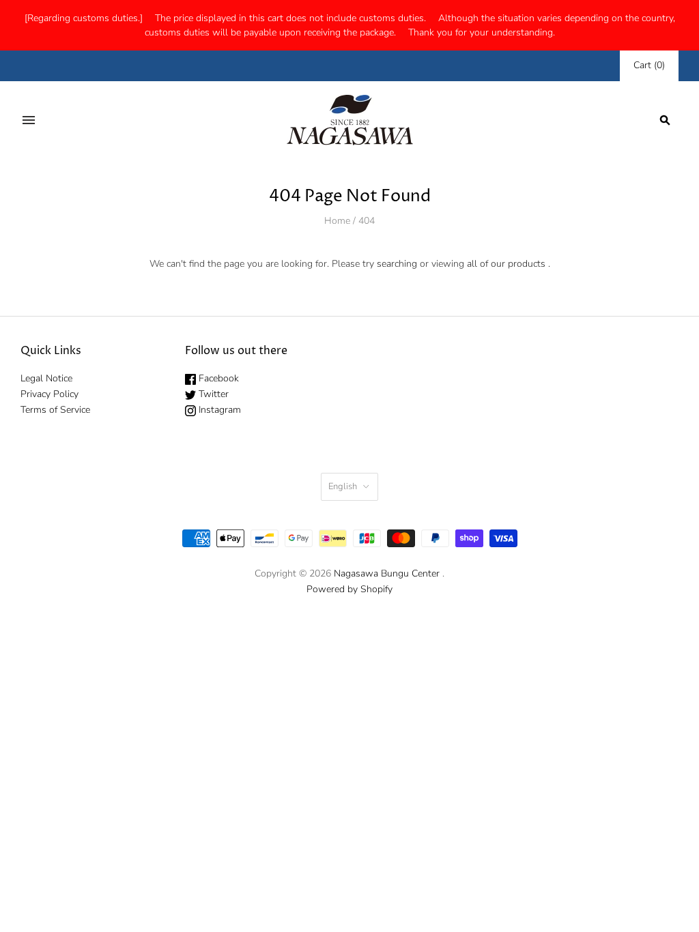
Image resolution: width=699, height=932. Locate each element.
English (342, 486)
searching (397, 263)
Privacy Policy (49, 394)
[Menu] (28, 120)
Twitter (212, 394)
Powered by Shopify (349, 589)
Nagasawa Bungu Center (387, 573)
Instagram (218, 409)
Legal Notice (46, 378)
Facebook (217, 378)
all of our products (506, 263)
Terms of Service (55, 409)
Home (337, 220)
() (649, 65)
